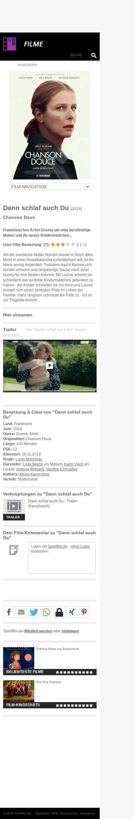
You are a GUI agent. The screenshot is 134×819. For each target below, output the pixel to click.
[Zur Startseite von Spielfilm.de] (9, 49)
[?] (45, 245)
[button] (8, 612)
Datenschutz (69, 813)
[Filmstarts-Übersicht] (56, 44)
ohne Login (80, 546)
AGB (54, 813)
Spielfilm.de (58, 546)
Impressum (87, 813)
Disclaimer (43, 813)
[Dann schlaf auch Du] (50, 397)
